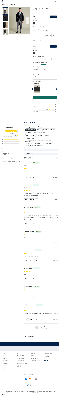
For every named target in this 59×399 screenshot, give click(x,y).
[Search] (54, 1)
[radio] (34, 23)
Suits (7, 4)
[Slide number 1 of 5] (5, 11)
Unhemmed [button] (43, 64)
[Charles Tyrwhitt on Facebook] (44, 360)
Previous (5, 9)
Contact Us (5, 365)
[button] (48, 86)
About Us (32, 355)
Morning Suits (12, 4)
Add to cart (44, 97)
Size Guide (53, 16)
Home (3, 4)
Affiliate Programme (34, 358)
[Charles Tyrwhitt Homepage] (24, 1)
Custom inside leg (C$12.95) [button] (38, 69)
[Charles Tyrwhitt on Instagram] (46, 360)
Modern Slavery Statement (22, 363)
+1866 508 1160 (9, 369)
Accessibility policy (20, 360)
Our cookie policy (20, 358)
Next (5, 34)
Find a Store (5, 363)
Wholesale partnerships (35, 360)
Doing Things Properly (35, 361)
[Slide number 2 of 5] (5, 18)
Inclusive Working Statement (20, 366)
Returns (5, 358)
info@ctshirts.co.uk (35, 392)
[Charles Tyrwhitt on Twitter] (47, 360)
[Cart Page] (56, 1)
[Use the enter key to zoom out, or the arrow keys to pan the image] (27, 22)
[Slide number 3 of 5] (5, 25)
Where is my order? (7, 366)
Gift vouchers (33, 357)
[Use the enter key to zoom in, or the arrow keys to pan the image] (27, 18)
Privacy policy (19, 357)
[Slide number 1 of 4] (37, 89)
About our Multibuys (7, 361)
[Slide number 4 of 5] (5, 31)
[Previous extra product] (33, 89)
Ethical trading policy (21, 361)
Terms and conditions (21, 355)
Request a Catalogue (48, 358)
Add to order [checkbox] (45, 89)
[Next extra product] (57, 89)
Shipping (5, 357)
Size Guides (5, 360)
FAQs (4, 355)
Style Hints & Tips (47, 356)
